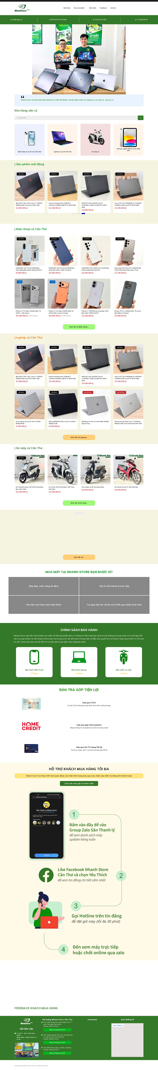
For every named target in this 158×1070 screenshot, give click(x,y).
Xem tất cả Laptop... (79, 437)
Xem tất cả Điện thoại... (79, 327)
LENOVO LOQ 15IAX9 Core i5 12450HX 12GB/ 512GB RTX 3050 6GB (94, 379)
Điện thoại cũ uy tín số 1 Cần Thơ (29, 152)
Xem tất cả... (79, 557)
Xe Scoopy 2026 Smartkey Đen (93, 487)
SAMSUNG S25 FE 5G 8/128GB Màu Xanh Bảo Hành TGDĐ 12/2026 (61, 204)
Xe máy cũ (95, 152)
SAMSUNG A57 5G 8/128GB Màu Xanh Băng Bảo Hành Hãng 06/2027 (29, 204)
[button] (74, 213)
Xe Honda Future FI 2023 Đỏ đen (126, 487)
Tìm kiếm (140, 118)
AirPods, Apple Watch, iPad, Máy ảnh (128, 149)
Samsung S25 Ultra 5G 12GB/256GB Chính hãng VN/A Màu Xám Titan (128, 204)
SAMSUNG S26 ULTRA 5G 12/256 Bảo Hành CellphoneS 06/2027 (95, 204)
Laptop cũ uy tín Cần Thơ (62, 152)
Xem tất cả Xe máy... (79, 503)
